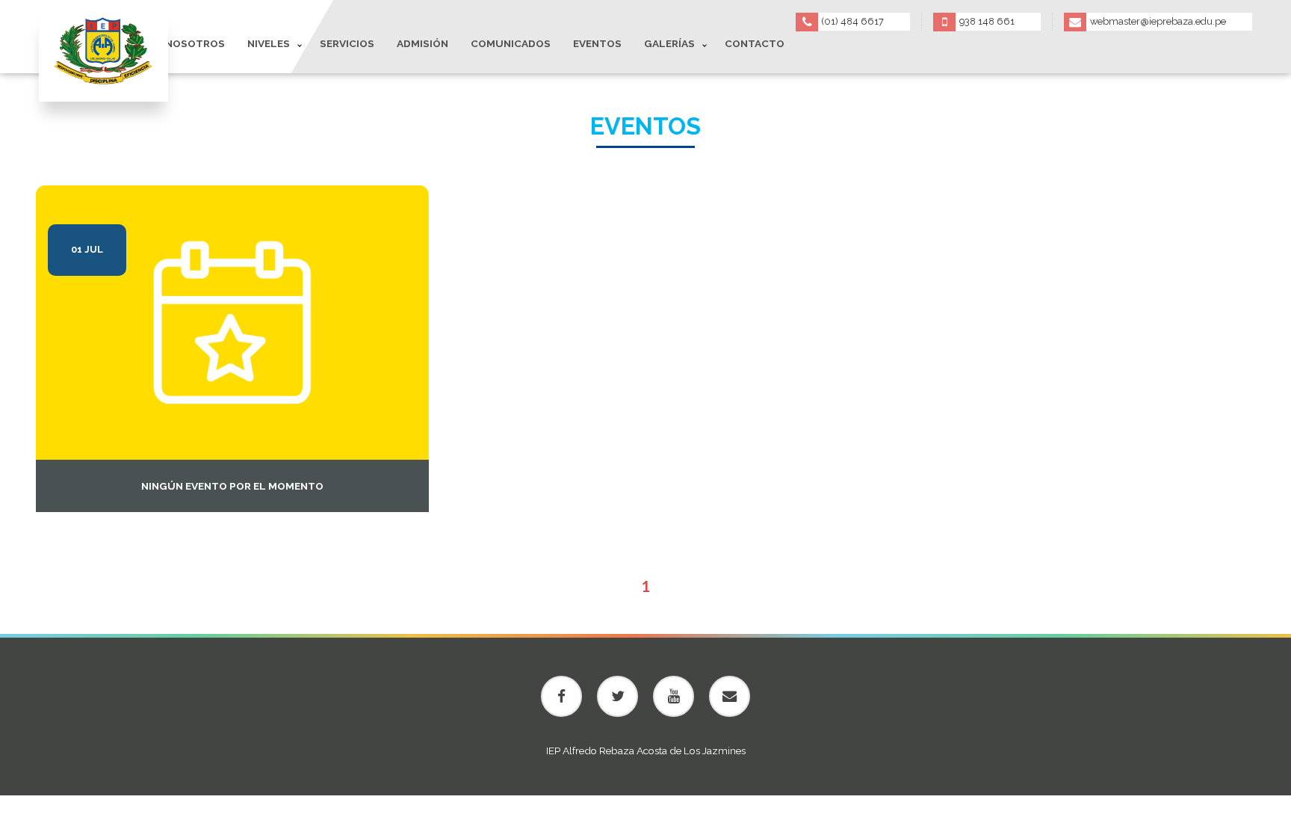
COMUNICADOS (511, 43)
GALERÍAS (669, 43)
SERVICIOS (347, 43)
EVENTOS (597, 43)
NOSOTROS (195, 43)
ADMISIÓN (422, 43)
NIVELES (268, 43)
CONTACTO (754, 43)
